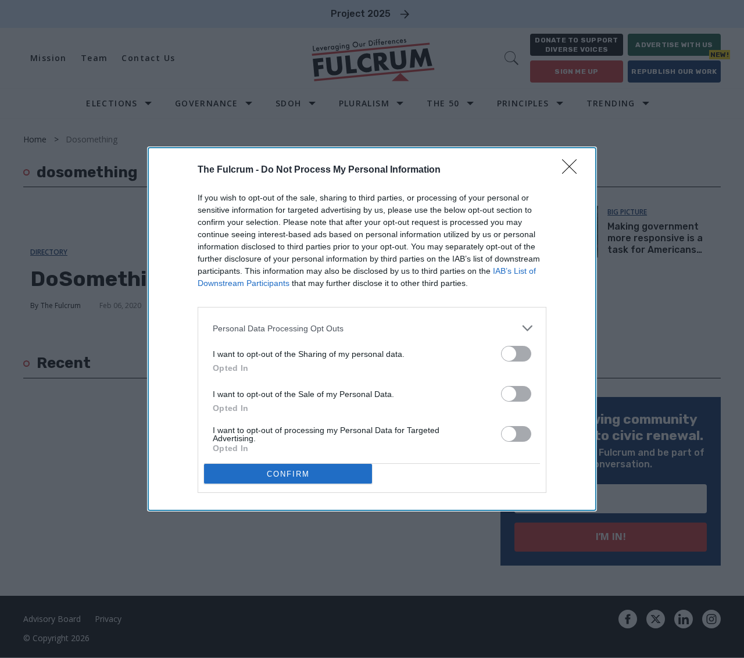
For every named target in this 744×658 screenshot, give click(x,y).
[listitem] (372, 328)
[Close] (573, 170)
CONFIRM (288, 474)
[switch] (516, 354)
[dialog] (372, 329)
